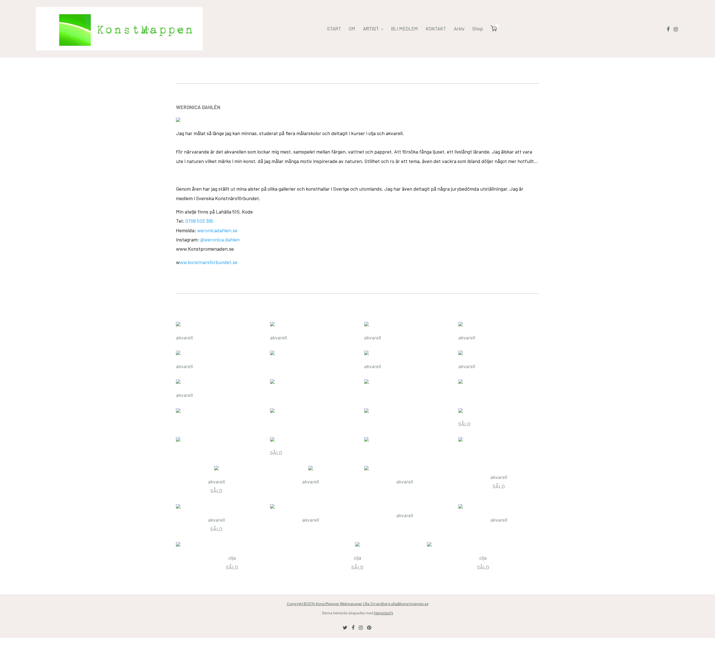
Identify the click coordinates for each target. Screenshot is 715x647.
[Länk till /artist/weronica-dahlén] (357, 120)
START (334, 28)
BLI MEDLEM (404, 28)
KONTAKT (436, 28)
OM (352, 28)
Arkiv (459, 28)
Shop (477, 28)
